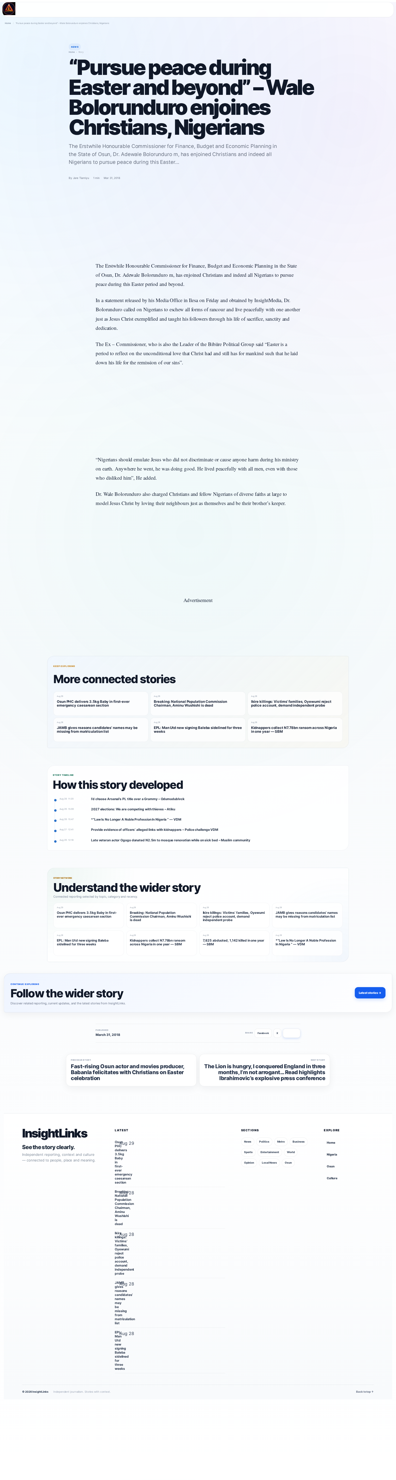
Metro (281, 1141)
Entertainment (269, 1152)
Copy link (291, 1033)
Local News (269, 1162)
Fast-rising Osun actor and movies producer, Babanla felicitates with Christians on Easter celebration (127, 1072)
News (248, 1141)
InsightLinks (54, 1133)
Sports (248, 1152)
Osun (288, 1162)
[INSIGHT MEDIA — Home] (8, 8)
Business (299, 1141)
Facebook (263, 1033)
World (291, 1152)
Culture (332, 1178)
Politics (264, 1141)
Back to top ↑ (365, 1391)
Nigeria (332, 1154)
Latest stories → (370, 993)
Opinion (249, 1162)
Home (8, 23)
